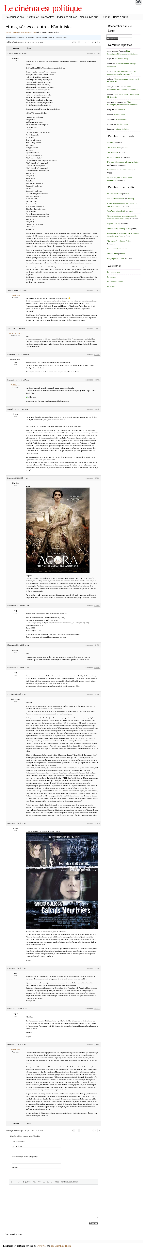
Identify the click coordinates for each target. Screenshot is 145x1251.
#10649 (97, 53)
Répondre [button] (89, 53)
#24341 (97, 605)
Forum (106, 17)
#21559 (97, 409)
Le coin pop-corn (25, 32)
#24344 (97, 645)
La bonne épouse (113, 157)
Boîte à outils (120, 17)
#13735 (97, 354)
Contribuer (33, 17)
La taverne (111, 286)
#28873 (97, 1044)
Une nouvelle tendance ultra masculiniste (123, 162)
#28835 (97, 968)
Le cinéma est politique (43, 7)
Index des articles (67, 17)
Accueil (8, 32)
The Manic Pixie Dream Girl (118, 241)
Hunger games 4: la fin (115, 258)
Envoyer (93, 1223)
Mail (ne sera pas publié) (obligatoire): (25, 1156)
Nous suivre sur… (90, 17)
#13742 (97, 380)
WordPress (41, 1245)
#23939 (97, 478)
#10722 (97, 290)
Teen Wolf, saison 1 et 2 (116, 211)
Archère (110, 142)
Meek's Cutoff (112, 253)
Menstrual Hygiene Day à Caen (119, 228)
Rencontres (47, 17)
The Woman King (121, 58)
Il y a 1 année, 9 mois (61, 37)
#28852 (97, 1009)
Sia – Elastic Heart (114, 248)
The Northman (119, 109)
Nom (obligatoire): (18, 1146)
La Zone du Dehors (122, 129)
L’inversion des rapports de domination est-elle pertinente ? (121, 72)
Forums (15, 32)
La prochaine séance (115, 281)
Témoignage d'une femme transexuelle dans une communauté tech (122, 217)
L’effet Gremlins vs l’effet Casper (119, 169)
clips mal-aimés (113, 223)
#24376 (97, 668)
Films (34, 32)
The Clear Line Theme (61, 1245)
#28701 (97, 694)
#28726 (97, 823)
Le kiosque (111, 277)
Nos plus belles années (115, 198)
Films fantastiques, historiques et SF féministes (122, 52)
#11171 (97, 328)
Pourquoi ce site (15, 17)
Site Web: (15, 1167)
